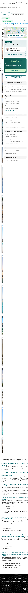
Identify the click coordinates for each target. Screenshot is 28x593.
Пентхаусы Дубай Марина (11, 120)
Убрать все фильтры (18, 20)
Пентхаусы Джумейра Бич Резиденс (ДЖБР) (15, 124)
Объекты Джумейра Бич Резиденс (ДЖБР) (15, 141)
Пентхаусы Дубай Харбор (11, 117)
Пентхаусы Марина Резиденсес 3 (13, 105)
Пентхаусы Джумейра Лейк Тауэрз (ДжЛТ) (15, 127)
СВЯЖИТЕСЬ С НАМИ (21, 578)
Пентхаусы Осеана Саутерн (12, 103)
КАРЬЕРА (10, 578)
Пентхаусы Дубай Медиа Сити (12, 122)
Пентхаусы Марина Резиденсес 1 (13, 98)
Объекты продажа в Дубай (11, 160)
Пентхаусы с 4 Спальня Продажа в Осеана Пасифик (15, 86)
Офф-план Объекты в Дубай (12, 150)
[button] (5, 14)
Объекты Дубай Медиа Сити (12, 139)
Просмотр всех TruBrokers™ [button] (15, 54)
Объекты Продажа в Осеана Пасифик (14, 91)
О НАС (4, 578)
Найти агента (4, 2)
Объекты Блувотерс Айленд (12, 143)
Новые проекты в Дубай (10, 153)
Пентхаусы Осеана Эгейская (12, 101)
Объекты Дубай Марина (11, 136)
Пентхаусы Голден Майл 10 (11, 108)
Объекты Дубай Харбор (10, 134)
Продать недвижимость (11, 2)
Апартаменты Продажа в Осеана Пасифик (15, 89)
